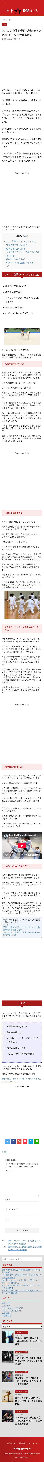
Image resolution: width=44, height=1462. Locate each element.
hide (25, 236)
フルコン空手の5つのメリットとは (19, 241)
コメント (8, 1170)
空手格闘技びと (22, 1449)
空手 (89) (6, 1305)
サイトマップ (33, 1443)
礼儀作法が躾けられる (16, 245)
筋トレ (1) (6, 1303)
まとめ (6, 266)
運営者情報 (22, 1443)
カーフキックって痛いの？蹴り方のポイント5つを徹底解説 (28, 1400)
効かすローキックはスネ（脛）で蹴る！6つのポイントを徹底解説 (28, 1381)
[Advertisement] (22, 63)
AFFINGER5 (26, 1457)
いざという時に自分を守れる (20, 262)
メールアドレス (11, 1209)
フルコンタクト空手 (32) (12, 1308)
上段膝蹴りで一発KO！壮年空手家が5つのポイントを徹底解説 (28, 1361)
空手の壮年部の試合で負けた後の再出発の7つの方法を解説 (28, 1341)
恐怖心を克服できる (15, 248)
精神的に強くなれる (15, 259)
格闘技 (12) (6, 1316)
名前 (7, 1199)
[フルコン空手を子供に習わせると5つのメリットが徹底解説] (31, 1141)
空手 (5, 1152)
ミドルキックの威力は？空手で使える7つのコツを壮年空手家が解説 (28, 1420)
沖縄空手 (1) (7, 1313)
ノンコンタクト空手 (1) (11, 1311)
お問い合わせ (11, 1443)
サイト (7, 1219)
